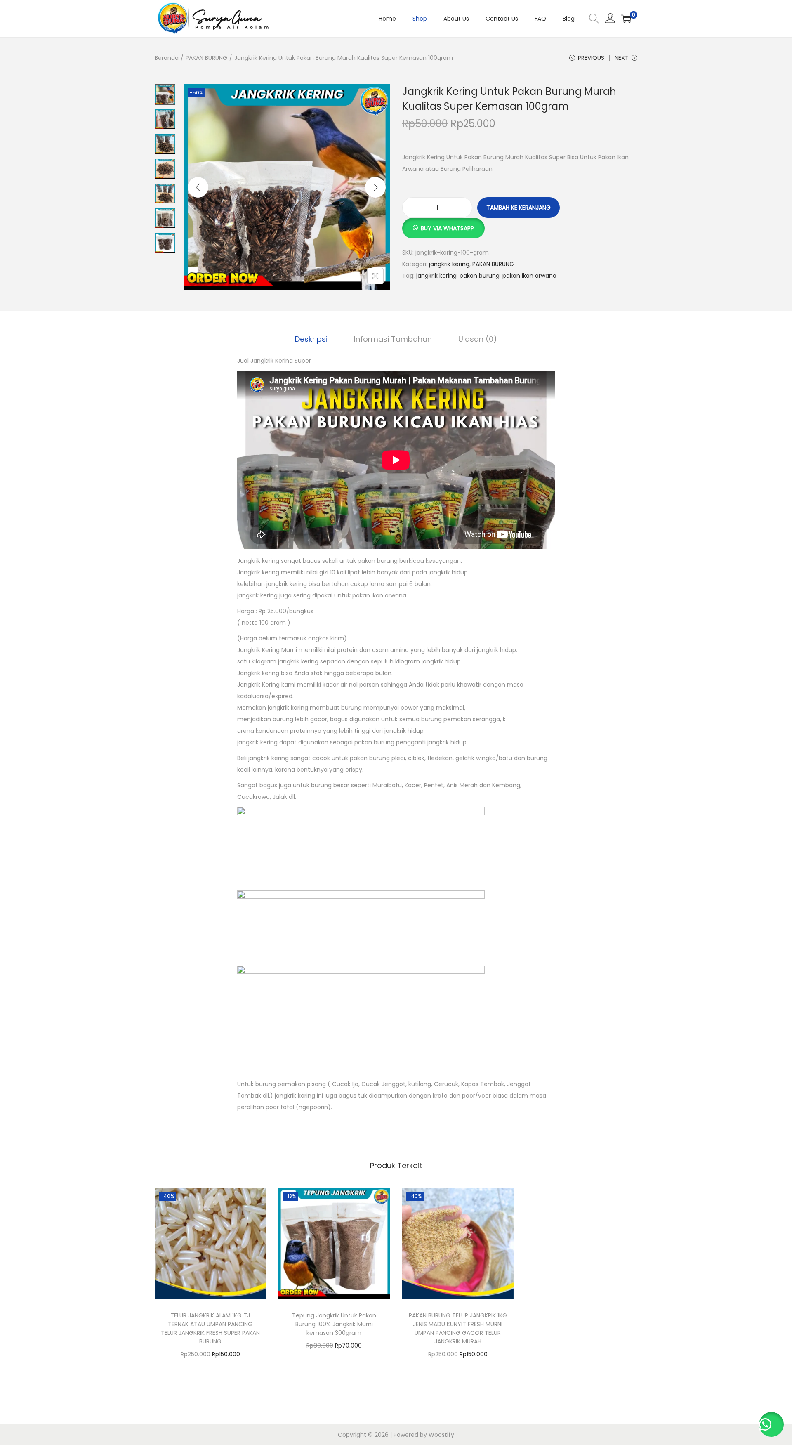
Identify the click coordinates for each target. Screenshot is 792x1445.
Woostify (441, 1435)
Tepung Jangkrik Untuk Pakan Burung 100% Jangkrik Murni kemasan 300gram (334, 1324)
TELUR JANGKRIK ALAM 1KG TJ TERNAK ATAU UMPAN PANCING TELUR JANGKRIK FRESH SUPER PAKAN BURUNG (210, 1328)
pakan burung (480, 276)
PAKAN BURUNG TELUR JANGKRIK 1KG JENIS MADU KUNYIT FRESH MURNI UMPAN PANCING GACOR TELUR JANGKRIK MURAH (458, 1328)
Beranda (167, 58)
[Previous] (198, 187)
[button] (443, 224)
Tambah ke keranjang (518, 207)
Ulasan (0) (477, 339)
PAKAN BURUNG (206, 58)
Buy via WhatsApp (447, 228)
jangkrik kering (449, 264)
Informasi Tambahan (393, 339)
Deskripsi (311, 339)
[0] (626, 19)
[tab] (311, 339)
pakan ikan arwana (529, 276)
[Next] (375, 187)
